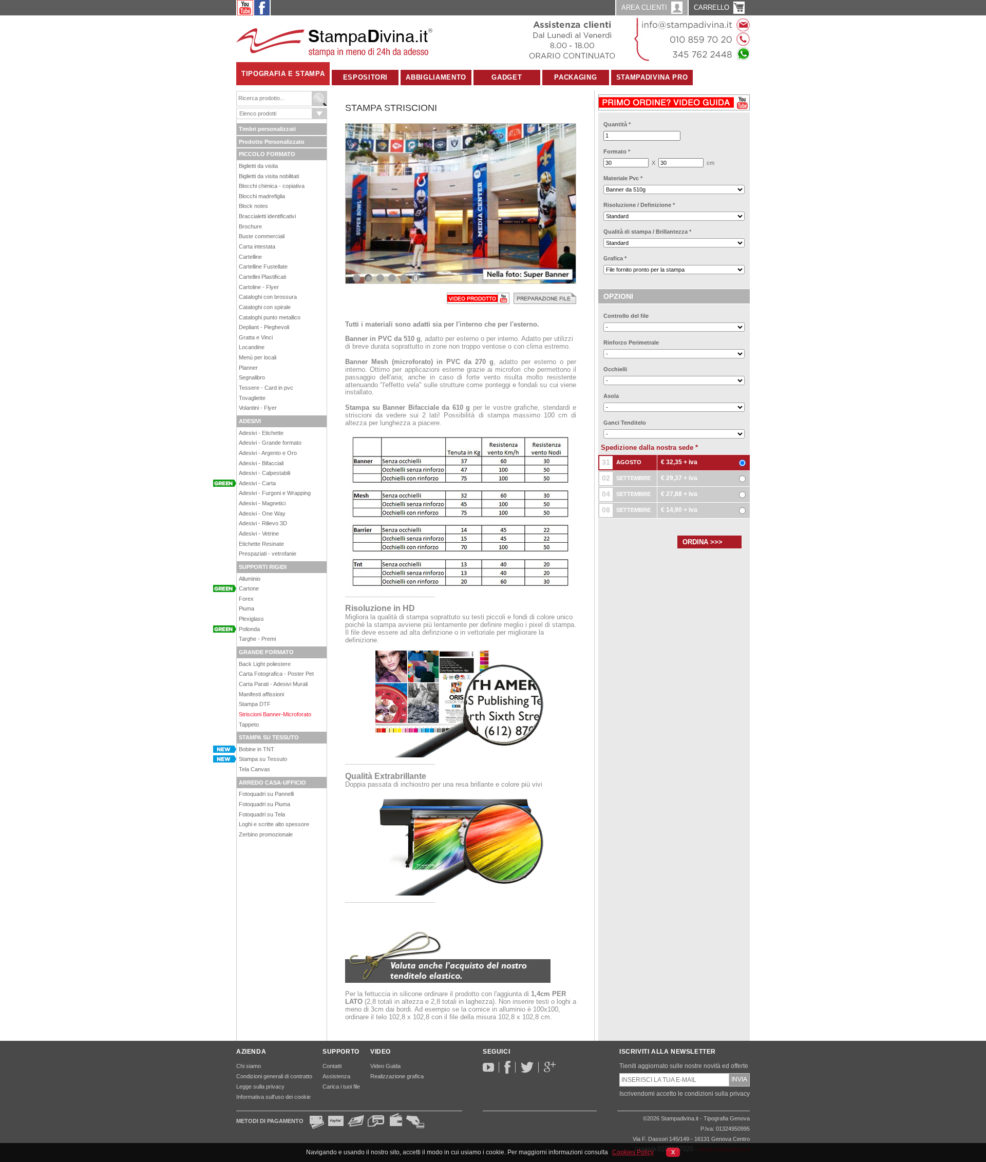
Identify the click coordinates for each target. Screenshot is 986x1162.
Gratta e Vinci (256, 337)
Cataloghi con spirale (265, 307)
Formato (616, 151)
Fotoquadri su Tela (262, 814)
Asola (611, 396)
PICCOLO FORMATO (267, 154)
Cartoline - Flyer (259, 287)
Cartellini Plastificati (262, 277)
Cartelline (250, 257)
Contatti (332, 1066)
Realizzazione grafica (397, 1076)
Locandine (251, 347)
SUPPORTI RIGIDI (263, 567)
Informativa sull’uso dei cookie (273, 1097)
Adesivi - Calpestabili (264, 473)
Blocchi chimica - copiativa (272, 186)
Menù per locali (257, 357)
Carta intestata (257, 246)
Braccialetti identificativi (267, 216)
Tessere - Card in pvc (266, 388)
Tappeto (249, 724)
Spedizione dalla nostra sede (649, 447)
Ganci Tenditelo (624, 423)
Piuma (246, 608)
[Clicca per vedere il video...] (478, 298)
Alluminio (249, 579)
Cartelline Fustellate (263, 266)
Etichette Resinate (261, 544)
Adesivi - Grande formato (270, 443)
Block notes (253, 206)
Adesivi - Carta (257, 483)
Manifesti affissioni (261, 694)
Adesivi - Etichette (261, 433)
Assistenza (336, 1076)
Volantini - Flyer (258, 408)
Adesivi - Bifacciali (261, 463)
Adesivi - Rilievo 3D (263, 523)
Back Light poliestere (265, 664)
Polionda (249, 629)
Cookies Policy (633, 1152)
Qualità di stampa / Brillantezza (647, 231)
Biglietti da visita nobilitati (269, 176)
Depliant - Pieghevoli (264, 327)
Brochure (250, 226)
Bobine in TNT (256, 749)
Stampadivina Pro (652, 77)
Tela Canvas (254, 769)
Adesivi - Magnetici (262, 503)
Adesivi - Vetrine (259, 533)
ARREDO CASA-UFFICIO (272, 782)
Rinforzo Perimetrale (631, 342)
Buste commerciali (262, 236)
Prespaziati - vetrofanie (267, 553)
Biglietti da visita (258, 166)
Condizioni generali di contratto (274, 1076)
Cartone (249, 588)
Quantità (617, 124)
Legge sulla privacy (260, 1086)
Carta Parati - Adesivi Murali (273, 684)
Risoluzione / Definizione (639, 205)
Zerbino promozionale (266, 834)
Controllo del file (626, 316)
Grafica (615, 258)
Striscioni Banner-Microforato (275, 714)
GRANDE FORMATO (266, 652)
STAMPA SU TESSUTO (269, 737)
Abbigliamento (436, 77)
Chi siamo (248, 1066)
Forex (246, 599)
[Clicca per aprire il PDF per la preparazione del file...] (545, 298)
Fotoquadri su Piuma (264, 804)
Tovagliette (252, 398)
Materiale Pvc (622, 178)
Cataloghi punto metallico (269, 317)
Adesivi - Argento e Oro (268, 453)
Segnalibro (252, 377)
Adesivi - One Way (262, 513)
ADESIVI (250, 421)
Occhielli (615, 369)
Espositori (365, 77)
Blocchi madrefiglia (262, 196)
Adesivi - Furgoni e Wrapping (275, 493)
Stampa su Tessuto (263, 759)
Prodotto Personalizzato (272, 142)
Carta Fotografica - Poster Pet (276, 674)
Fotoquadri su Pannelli (266, 794)
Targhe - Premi (257, 639)
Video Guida (385, 1066)
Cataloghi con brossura (268, 297)
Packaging (575, 77)
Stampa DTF (255, 704)
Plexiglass (251, 619)
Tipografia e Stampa (283, 74)
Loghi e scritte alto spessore (274, 824)
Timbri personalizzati (267, 129)
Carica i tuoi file (341, 1086)
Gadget (506, 77)
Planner (248, 368)
